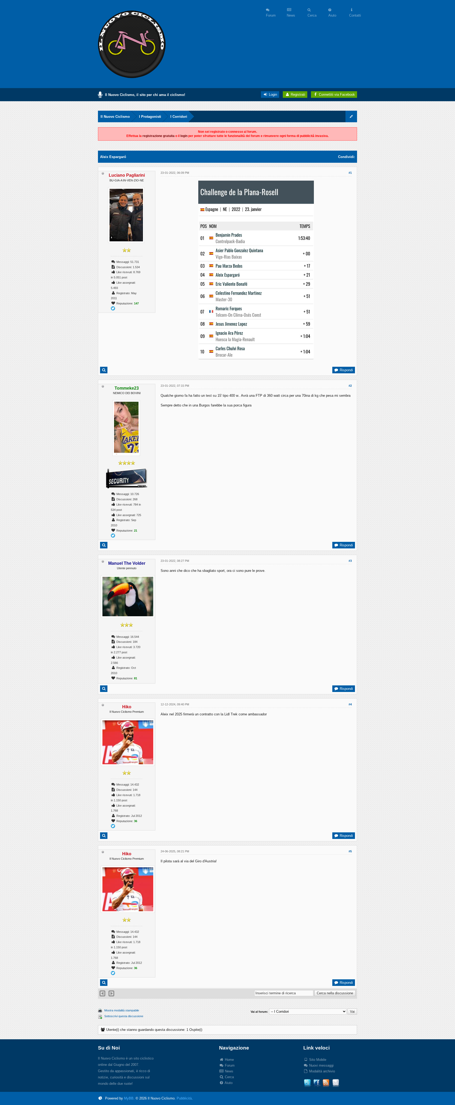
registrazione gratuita (158, 136)
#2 (350, 385)
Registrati (297, 94)
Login (272, 94)
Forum (229, 1065)
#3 (350, 560)
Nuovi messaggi (321, 1065)
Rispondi (346, 370)
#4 (350, 704)
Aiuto (228, 1083)
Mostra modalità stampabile (121, 1010)
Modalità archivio (321, 1071)
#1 (350, 172)
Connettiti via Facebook (337, 94)
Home (229, 1060)
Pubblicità (184, 1098)
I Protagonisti (150, 117)
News (228, 1071)
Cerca (229, 1077)
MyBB (128, 1098)
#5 (350, 851)
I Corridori (178, 117)
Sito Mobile (317, 1060)
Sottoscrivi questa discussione (123, 1016)
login (183, 136)
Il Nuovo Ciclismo (115, 117)
